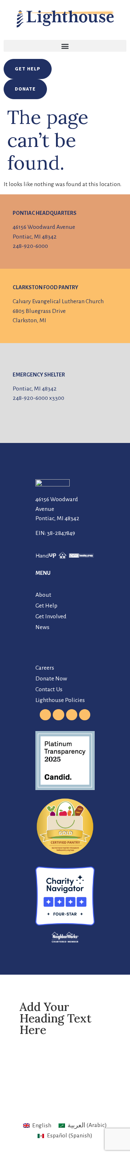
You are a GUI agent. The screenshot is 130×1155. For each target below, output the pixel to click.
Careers (44, 668)
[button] (65, 46)
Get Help (46, 605)
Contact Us (48, 689)
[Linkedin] (84, 714)
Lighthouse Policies (60, 700)
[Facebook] (45, 714)
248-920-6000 (30, 246)
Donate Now (51, 678)
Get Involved (50, 616)
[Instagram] (58, 714)
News (42, 627)
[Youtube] (71, 714)
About (43, 595)
